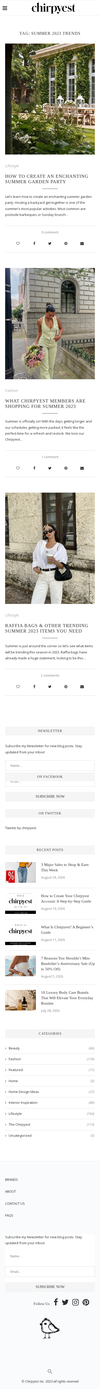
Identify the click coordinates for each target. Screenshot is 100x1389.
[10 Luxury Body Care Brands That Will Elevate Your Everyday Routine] (20, 1000)
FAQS (9, 1215)
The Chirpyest (51, 1124)
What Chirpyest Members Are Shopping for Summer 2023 (45, 403)
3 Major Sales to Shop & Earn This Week (65, 867)
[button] (50, 1372)
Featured (51, 1069)
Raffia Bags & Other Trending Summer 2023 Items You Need (46, 628)
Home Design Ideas (51, 1091)
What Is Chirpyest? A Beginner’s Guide (67, 930)
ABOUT (10, 1191)
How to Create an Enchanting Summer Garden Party (46, 179)
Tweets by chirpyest (20, 828)
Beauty (51, 1048)
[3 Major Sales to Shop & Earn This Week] (20, 872)
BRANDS (11, 1179)
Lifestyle (12, 165)
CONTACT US (15, 1203)
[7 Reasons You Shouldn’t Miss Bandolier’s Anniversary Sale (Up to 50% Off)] (20, 966)
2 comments (50, 675)
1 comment (50, 456)
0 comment (50, 232)
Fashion (11, 390)
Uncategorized (51, 1135)
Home (51, 1081)
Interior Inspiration (51, 1102)
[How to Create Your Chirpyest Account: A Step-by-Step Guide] (20, 903)
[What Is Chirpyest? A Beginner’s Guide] (20, 934)
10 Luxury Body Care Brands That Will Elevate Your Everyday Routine (67, 997)
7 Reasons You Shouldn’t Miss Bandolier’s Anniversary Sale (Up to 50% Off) (68, 963)
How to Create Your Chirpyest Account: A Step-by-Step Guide (66, 898)
